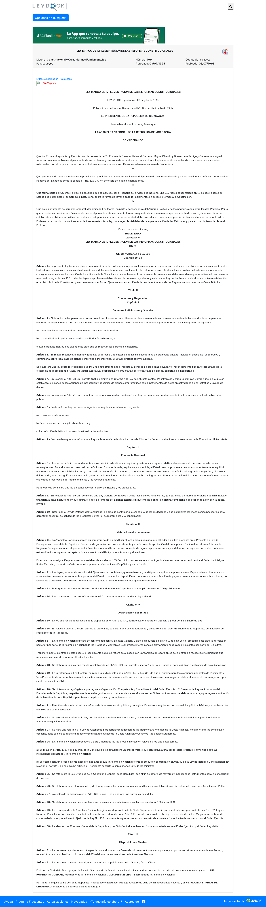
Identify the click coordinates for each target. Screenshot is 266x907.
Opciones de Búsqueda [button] (50, 18)
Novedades (79, 901)
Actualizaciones (57, 901)
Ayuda (8, 901)
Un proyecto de (234, 901)
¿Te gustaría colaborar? (106, 901)
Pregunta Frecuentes (30, 901)
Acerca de (132, 901)
